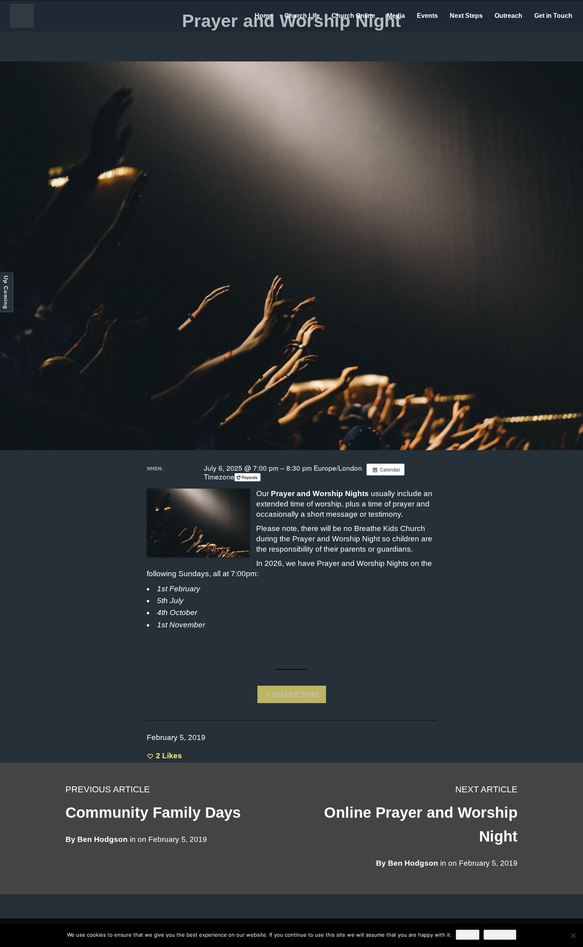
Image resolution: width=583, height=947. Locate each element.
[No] (573, 935)
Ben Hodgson (413, 863)
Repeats (249, 477)
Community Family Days (153, 812)
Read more (500, 935)
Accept (467, 935)
